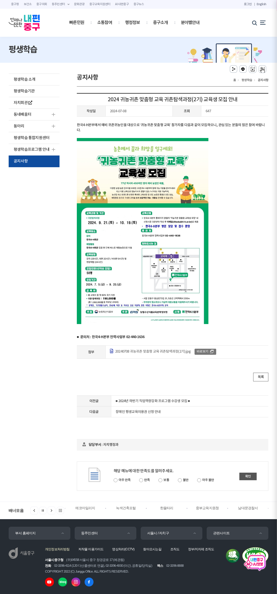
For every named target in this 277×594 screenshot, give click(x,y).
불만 (185, 480)
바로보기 (202, 351)
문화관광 (79, 4)
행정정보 (132, 22)
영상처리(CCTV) (123, 549)
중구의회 (41, 4)
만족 (147, 480)
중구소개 (160, 22)
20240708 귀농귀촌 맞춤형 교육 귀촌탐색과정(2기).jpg (153, 351)
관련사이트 (221, 533)
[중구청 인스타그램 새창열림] (75, 582)
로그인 (248, 4)
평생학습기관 (24, 91)
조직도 (175, 549)
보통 (166, 480)
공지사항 (21, 161)
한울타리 (166, 508)
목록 (261, 377)
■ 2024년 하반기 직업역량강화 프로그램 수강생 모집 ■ (153, 401)
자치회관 (21, 103)
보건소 (28, 4)
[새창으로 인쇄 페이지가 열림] (243, 69)
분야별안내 (190, 22)
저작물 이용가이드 (91, 549)
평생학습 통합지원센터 (31, 138)
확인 (248, 476)
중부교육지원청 (207, 508)
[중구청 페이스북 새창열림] (89, 582)
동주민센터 (89, 533)
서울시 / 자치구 (158, 533)
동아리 (19, 126)
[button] (51, 510)
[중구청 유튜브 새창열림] (49, 582)
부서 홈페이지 (25, 533)
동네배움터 (22, 114)
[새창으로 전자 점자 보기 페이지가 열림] (262, 69)
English (261, 4)
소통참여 (104, 22)
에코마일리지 (85, 508)
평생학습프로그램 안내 (31, 149)
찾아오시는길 (152, 549)
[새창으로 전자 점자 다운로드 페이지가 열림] (252, 69)
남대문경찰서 (248, 508)
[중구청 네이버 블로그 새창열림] (62, 582)
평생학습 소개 (24, 79)
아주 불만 (208, 480)
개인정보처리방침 (57, 549)
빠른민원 (76, 22)
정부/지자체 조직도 (201, 549)
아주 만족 (124, 480)
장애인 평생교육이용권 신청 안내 (138, 412)
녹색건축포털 (126, 508)
